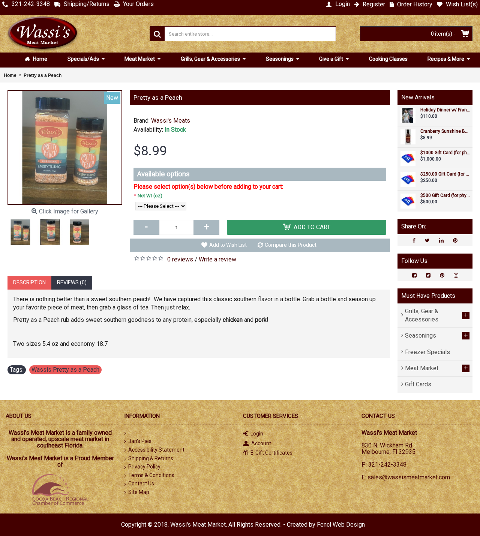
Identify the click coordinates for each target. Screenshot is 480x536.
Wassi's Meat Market (198, 524)
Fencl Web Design (341, 524)
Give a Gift (331, 59)
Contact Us (141, 483)
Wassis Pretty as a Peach (65, 369)
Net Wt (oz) (150, 195)
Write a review (217, 259)
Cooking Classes (388, 59)
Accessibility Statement (156, 450)
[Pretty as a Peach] (65, 147)
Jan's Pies (140, 441)
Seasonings (280, 59)
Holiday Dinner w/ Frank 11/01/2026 (445, 110)
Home (39, 59)
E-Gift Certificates (271, 453)
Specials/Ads (84, 59)
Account (261, 443)
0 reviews (180, 259)
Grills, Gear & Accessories (211, 59)
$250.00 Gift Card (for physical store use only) (445, 174)
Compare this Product (290, 245)
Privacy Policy (144, 467)
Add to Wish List (228, 245)
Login (256, 434)
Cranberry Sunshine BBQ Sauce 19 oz (445, 131)
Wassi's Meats (170, 120)
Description (29, 282)
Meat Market (140, 59)
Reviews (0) (72, 282)
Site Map (138, 492)
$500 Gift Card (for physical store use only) (445, 195)
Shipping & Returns (150, 458)
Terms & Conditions (151, 475)
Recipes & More (446, 59)
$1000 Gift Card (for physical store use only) (445, 152)
